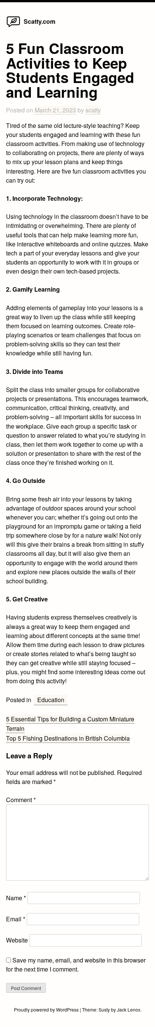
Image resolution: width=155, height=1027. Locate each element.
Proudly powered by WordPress (47, 1009)
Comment (21, 799)
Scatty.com (39, 21)
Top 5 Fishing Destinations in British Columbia (68, 738)
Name (16, 897)
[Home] (13, 26)
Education (50, 699)
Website (17, 940)
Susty (104, 1009)
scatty (93, 110)
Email (15, 919)
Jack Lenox (128, 1009)
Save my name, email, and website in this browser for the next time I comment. (76, 964)
